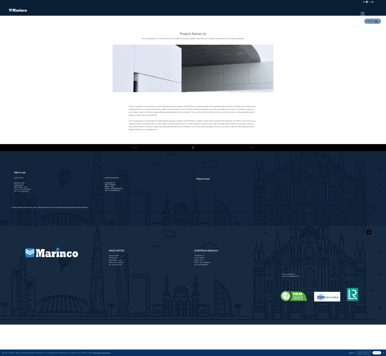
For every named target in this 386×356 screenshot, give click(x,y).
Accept (376, 353)
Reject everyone (364, 353)
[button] (376, 21)
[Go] (369, 232)
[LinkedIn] (372, 2)
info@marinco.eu (293, 276)
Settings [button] (352, 353)
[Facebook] (367, 2)
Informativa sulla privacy (101, 353)
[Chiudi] (383, 352)
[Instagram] (364, 2)
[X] (370, 2)
